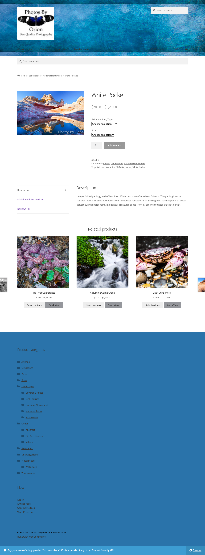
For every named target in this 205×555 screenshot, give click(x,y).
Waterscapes (28, 460)
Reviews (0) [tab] (23, 208)
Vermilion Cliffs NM (115, 167)
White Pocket (139, 167)
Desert (106, 163)
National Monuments (52, 75)
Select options (34, 305)
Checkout (45, 49)
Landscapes (35, 75)
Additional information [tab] (30, 199)
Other (24, 423)
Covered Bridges (34, 392)
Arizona (101, 167)
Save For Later (81, 49)
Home (20, 49)
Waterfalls (31, 466)
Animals (25, 361)
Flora (24, 380)
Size (93, 130)
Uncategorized (29, 454)
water (128, 167)
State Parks (32, 417)
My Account (62, 49)
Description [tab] (23, 190)
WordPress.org (25, 512)
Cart (31, 49)
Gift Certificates (34, 436)
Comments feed (26, 507)
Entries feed (24, 503)
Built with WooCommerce (31, 536)
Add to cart (114, 145)
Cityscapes (27, 367)
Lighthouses (32, 398)
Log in (20, 499)
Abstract (30, 429)
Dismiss (197, 550)
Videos (29, 442)
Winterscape (28, 473)
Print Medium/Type (102, 119)
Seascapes (27, 448)
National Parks (34, 411)
